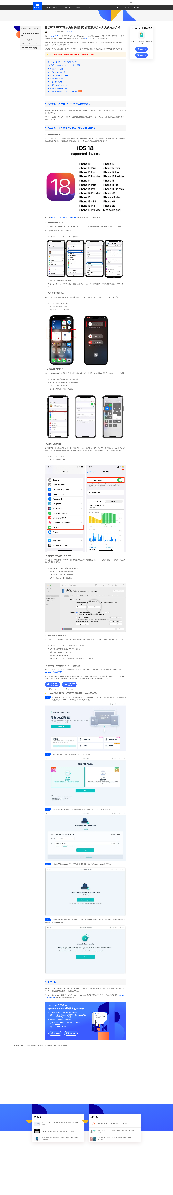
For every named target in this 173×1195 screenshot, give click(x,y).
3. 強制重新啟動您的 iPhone (59, 75)
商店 (117, 7)
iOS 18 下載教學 (27, 40)
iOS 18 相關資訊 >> (27, 1045)
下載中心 (126, 7)
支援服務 (136, 7)
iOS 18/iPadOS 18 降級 (29, 48)
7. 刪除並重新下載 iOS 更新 (59, 88)
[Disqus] (87, 1074)
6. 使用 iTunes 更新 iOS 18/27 (59, 85)
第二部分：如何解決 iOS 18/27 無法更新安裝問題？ (65, 65)
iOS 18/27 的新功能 (54, 36)
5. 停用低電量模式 (56, 82)
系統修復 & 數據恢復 (52, 7)
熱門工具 (89, 7)
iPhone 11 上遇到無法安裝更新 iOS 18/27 (64, 217)
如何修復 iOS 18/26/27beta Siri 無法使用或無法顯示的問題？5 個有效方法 (115, 1139)
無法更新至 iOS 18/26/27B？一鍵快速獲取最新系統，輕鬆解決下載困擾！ (60, 1124)
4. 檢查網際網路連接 (56, 78)
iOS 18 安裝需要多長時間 (29, 43)
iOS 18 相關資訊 (71, 31)
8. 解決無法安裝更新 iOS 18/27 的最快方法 (64, 91)
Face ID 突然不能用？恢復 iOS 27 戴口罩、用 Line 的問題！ (59, 1131)
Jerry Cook (50, 31)
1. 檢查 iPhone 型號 (56, 69)
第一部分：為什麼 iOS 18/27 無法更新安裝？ (62, 62)
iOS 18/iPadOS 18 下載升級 (30, 35)
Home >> (18, 1045)
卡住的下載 (87, 38)
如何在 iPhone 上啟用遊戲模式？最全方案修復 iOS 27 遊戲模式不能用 (116, 1131)
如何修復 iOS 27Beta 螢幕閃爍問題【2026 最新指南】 (113, 1124)
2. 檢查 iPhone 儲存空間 (58, 72)
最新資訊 (132, 2)
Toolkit (78, 7)
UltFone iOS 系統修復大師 (53, 672)
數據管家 (68, 7)
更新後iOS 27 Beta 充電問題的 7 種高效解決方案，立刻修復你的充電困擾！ (60, 1139)
